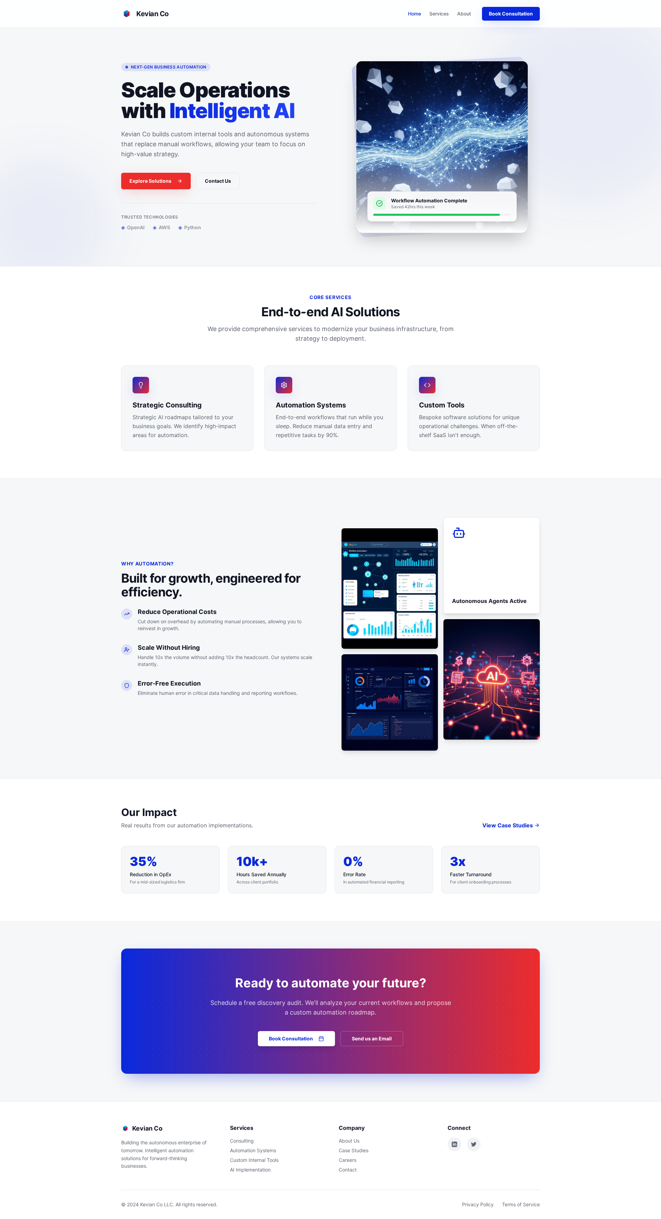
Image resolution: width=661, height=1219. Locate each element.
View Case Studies (507, 825)
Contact (348, 1170)
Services (439, 14)
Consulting (242, 1141)
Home (414, 14)
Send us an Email (372, 1038)
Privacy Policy (478, 1204)
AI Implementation (250, 1170)
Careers (347, 1160)
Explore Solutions (150, 181)
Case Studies (353, 1150)
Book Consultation (511, 14)
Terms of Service (521, 1204)
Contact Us (218, 181)
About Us (349, 1141)
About (464, 14)
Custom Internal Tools (254, 1160)
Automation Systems (253, 1150)
